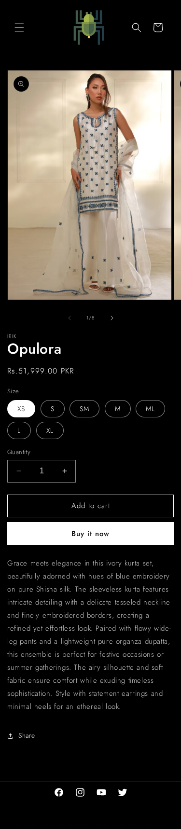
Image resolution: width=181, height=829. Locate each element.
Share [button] (26, 735)
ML (150, 409)
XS (21, 409)
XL (50, 430)
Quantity (18, 451)
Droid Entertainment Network (75, 825)
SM (84, 409)
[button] (19, 27)
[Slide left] (69, 318)
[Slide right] (112, 318)
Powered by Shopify (139, 825)
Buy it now (90, 533)
